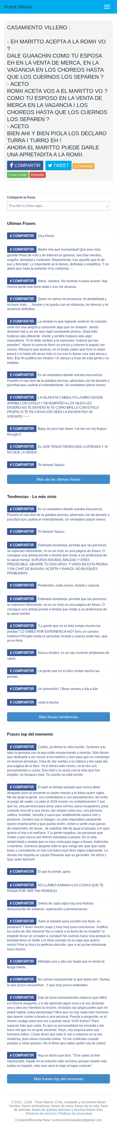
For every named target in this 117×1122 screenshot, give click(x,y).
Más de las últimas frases (59, 479)
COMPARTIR (27, 165)
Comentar (85, 166)
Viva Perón (46, 236)
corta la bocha (48, 702)
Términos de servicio (40, 1113)
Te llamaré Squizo (51, 465)
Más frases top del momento (58, 1079)
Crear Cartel (18, 175)
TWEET (60, 165)
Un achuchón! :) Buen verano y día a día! (68, 689)
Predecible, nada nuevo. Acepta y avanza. (69, 585)
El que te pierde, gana (54, 872)
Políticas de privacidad (75, 1113)
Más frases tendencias (58, 717)
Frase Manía (18, 7)
